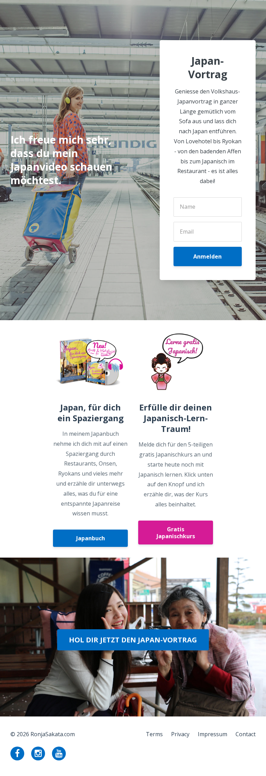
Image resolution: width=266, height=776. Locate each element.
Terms (154, 734)
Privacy (180, 734)
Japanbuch (90, 538)
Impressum (212, 734)
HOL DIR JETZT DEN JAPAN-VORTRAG (133, 639)
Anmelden (207, 256)
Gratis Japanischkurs (176, 532)
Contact (246, 734)
